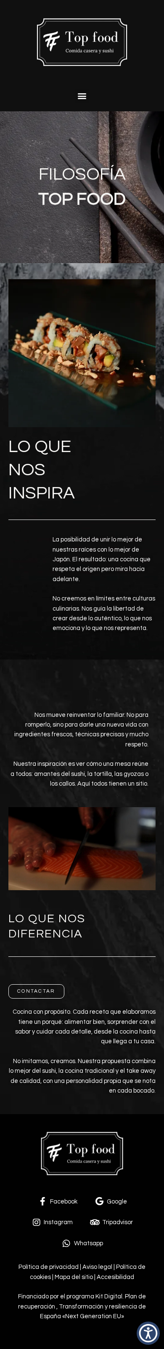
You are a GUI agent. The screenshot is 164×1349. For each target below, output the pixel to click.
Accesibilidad (114, 1277)
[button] (82, 96)
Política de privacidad (49, 1267)
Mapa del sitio (74, 1277)
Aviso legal (97, 1267)
